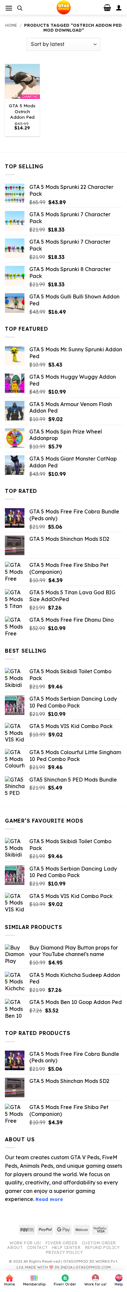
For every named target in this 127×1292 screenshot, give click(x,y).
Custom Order (99, 1242)
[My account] (119, 7)
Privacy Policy (64, 1252)
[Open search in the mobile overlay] (19, 8)
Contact (37, 1247)
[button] (9, 8)
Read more (49, 1199)
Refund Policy (102, 1247)
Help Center (66, 1247)
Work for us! (25, 1242)
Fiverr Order (61, 1242)
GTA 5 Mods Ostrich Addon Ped (22, 111)
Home (11, 25)
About (14, 1247)
